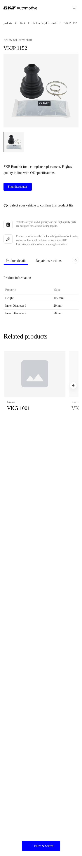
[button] (34, 385)
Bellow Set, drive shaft (44, 23)
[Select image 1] (13, 142)
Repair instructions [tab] (48, 261)
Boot (22, 23)
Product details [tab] (16, 261)
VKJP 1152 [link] (70, 23)
